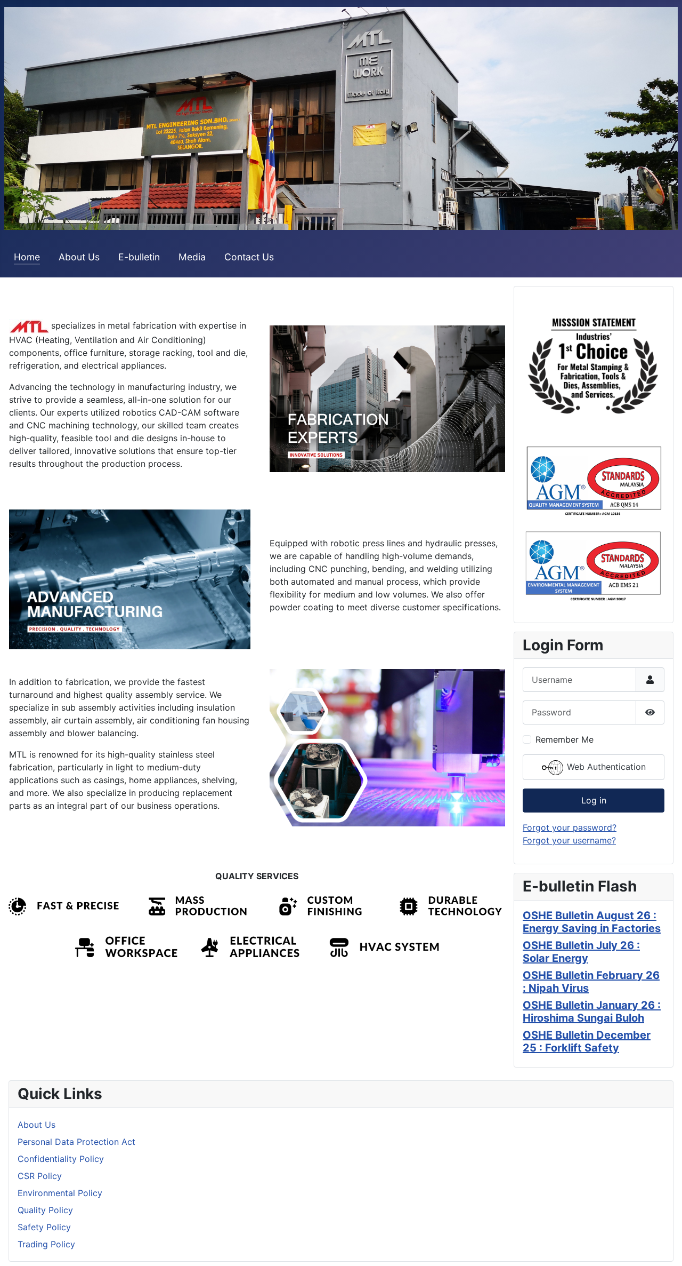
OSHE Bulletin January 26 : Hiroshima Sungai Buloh (592, 1011)
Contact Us (249, 256)
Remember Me (564, 739)
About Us (79, 256)
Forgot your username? (569, 840)
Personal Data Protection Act (76, 1141)
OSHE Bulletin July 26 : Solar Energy (581, 952)
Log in (593, 800)
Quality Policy (45, 1210)
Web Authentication (605, 766)
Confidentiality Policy (61, 1158)
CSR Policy (40, 1176)
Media (192, 256)
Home (27, 256)
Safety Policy (44, 1227)
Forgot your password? (569, 827)
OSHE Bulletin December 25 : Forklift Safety (587, 1041)
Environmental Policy (60, 1193)
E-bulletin (139, 256)
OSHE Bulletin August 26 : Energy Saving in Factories (592, 922)
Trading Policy (46, 1244)
